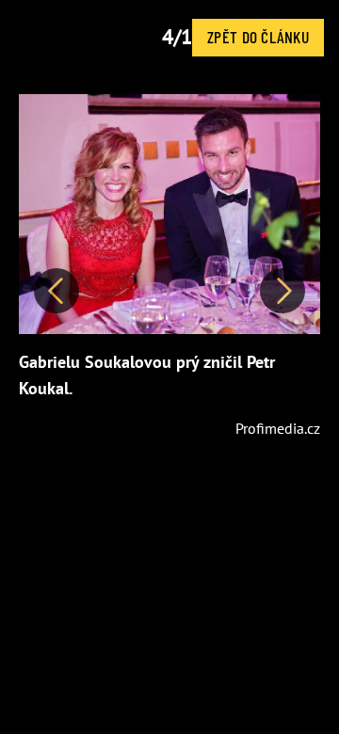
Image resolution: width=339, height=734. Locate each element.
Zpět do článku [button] (258, 36)
